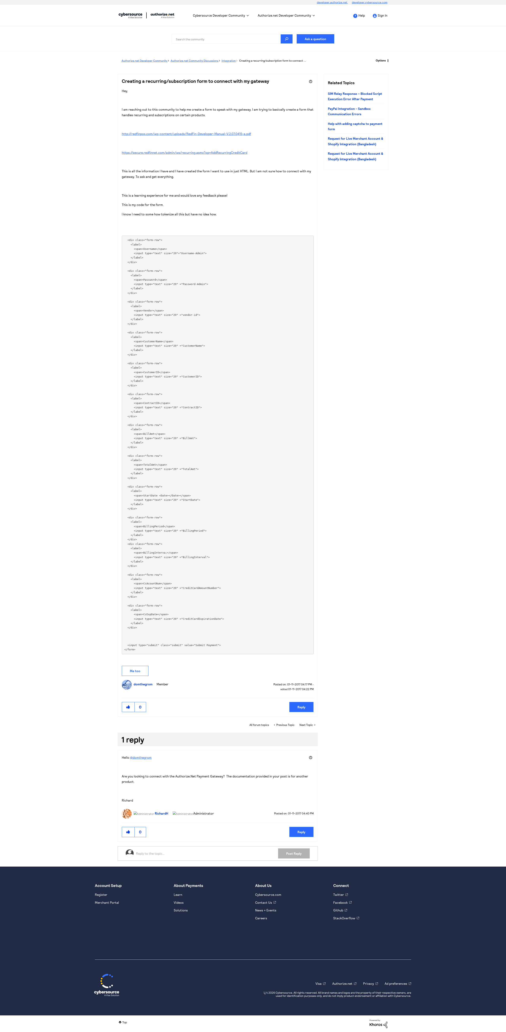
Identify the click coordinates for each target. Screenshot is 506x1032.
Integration (229, 60)
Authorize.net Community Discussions (194, 60)
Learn (178, 894)
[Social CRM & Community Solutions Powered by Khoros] (378, 1023)
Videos (179, 902)
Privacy (368, 983)
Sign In (382, 15)
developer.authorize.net (332, 2)
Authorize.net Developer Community (284, 15)
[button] (128, 707)
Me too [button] (135, 671)
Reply (301, 707)
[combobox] (232, 39)
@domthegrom (141, 757)
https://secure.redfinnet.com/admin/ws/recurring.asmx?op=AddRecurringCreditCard (184, 152)
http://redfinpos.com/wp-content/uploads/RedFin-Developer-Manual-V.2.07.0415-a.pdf (186, 134)
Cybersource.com (268, 894)
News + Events (265, 910)
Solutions (181, 910)
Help (361, 15)
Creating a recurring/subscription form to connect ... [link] (272, 60)
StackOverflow (344, 918)
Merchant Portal (107, 902)
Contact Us (263, 902)
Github (338, 910)
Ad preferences (396, 983)
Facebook (340, 902)
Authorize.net (342, 983)
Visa (318, 983)
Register (101, 894)
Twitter (338, 894)
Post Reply (294, 853)
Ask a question (315, 39)
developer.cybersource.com (369, 2)
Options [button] (381, 60)
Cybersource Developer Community (130, 15)
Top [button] (124, 1022)
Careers (261, 918)
